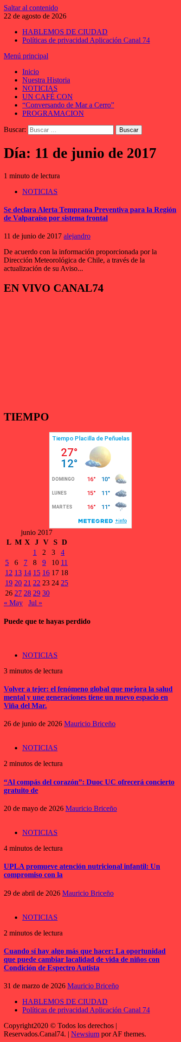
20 (18, 583)
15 (36, 573)
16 (46, 573)
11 (64, 562)
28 (27, 593)
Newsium (85, 1034)
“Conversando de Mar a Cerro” (68, 105)
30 (46, 593)
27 (18, 593)
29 (36, 593)
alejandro (77, 236)
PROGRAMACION (53, 113)
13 (18, 573)
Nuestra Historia (46, 80)
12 (9, 573)
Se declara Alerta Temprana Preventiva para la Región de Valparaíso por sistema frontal (90, 214)
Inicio (30, 71)
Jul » (35, 603)
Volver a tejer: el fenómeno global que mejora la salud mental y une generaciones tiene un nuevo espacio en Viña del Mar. (88, 697)
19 (9, 583)
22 (36, 583)
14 (27, 573)
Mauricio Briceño (90, 724)
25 (64, 583)
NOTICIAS (40, 88)
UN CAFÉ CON (47, 96)
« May (13, 603)
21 (27, 583)
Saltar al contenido (31, 8)
